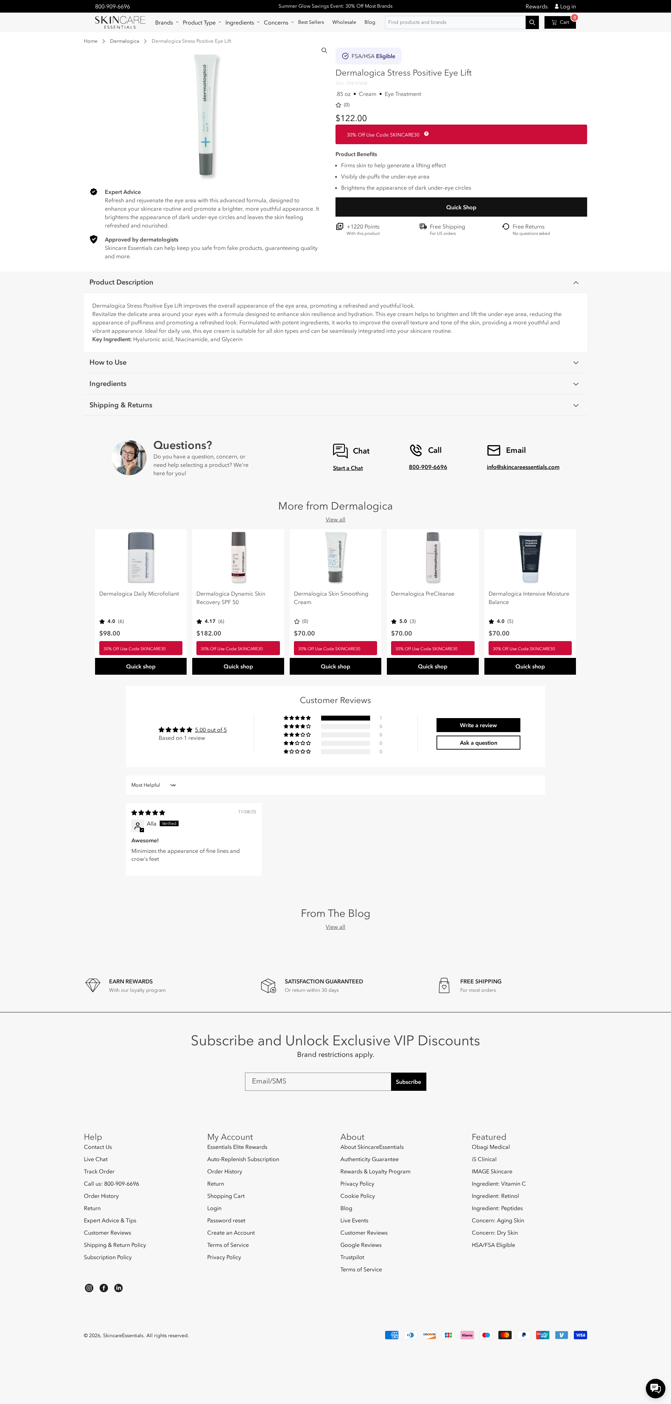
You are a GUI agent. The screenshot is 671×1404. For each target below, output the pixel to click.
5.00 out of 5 (211, 729)
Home (91, 41)
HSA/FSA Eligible (493, 1244)
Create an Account (231, 1232)
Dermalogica (124, 41)
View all (335, 519)
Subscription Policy (108, 1257)
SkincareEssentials (123, 1336)
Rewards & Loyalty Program (375, 1171)
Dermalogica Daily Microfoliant (139, 593)
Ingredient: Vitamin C (499, 1183)
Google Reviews (361, 1244)
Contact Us (98, 1147)
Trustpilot (352, 1257)
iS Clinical (484, 1159)
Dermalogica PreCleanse (422, 593)
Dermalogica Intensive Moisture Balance (529, 597)
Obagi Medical (491, 1147)
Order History (101, 1195)
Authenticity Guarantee (369, 1159)
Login (214, 1208)
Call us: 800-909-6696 (111, 1183)
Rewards (537, 6)
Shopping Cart (226, 1195)
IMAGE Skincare (492, 1171)
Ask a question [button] (478, 742)
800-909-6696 (112, 6)
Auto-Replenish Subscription (243, 1159)
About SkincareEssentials (372, 1147)
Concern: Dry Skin (495, 1232)
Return (92, 1208)
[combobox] (462, 22)
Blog (346, 1208)
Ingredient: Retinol (495, 1195)
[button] (165, 22)
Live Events (354, 1220)
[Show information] (425, 133)
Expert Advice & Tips (110, 1220)
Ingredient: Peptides (497, 1208)
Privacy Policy (224, 1257)
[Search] (324, 50)
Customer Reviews (107, 1232)
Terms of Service (228, 1244)
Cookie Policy (357, 1195)
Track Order (99, 1171)
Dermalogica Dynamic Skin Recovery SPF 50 (230, 597)
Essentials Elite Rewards (237, 1147)
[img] (148, 812)
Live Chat (96, 1159)
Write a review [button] (478, 725)
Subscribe (408, 1081)
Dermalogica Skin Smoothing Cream (331, 597)
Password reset (226, 1220)
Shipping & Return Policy (115, 1244)
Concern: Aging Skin (498, 1220)
